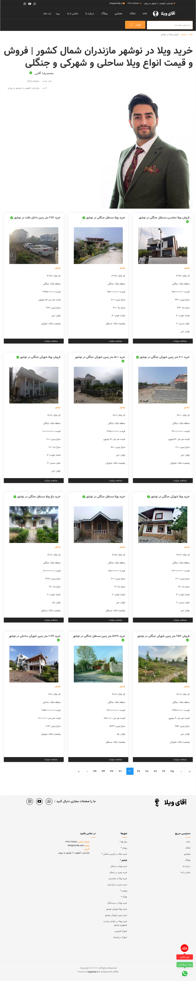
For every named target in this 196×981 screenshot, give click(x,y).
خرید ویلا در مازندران (118, 878)
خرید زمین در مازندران (117, 884)
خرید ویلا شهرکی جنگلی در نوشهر (170, 496)
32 (111, 771)
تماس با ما (72, 13)
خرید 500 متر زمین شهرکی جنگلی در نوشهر (100, 357)
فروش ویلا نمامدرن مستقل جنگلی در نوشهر (164, 217)
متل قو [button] (124, 842)
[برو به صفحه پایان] (78, 771)
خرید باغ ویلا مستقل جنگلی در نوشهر (38, 496)
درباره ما (89, 13)
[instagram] (25, 4)
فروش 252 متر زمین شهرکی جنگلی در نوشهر (163, 636)
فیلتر (138, 24)
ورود (58, 13)
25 (172, 771)
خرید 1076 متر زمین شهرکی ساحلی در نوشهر (34, 636)
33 (103, 771)
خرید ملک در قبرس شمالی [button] (115, 854)
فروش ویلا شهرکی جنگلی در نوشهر (40, 357)
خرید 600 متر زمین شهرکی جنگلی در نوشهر (165, 357)
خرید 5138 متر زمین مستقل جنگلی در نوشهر (99, 636)
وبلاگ (104, 13)
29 (138, 771)
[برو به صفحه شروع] (189, 771)
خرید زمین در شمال (118, 872)
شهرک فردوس (121, 931)
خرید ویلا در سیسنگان (117, 903)
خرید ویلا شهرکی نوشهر (116, 909)
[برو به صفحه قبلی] (180, 771)
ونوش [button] (124, 891)
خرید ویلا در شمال (119, 866)
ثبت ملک (47, 13)
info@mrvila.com (76, 845)
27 (155, 771)
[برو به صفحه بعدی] (86, 771)
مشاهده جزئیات (180, 341)
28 (147, 771)
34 (95, 771)
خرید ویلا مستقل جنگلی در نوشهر (105, 217)
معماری (118, 13)
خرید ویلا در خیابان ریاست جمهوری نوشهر (115, 923)
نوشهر (187, 268)
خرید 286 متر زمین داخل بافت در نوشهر (37, 217)
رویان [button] (124, 848)
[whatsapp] (35, 4)
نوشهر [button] (124, 860)
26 (163, 771)
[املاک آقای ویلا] (165, 13)
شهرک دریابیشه (120, 937)
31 (120, 771)
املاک (132, 13)
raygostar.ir (92, 972)
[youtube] (29, 4)
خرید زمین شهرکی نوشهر (116, 915)
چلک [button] (125, 897)
